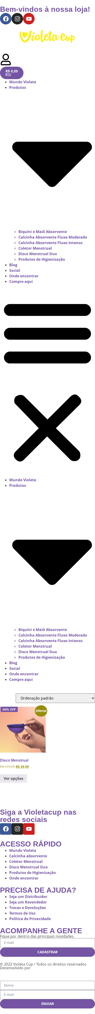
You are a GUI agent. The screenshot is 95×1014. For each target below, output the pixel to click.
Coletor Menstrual (35, 248)
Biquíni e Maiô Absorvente (42, 231)
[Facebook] (6, 18)
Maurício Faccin (46, 967)
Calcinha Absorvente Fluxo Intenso (50, 242)
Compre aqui (21, 281)
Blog (13, 264)
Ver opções (13, 778)
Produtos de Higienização (41, 259)
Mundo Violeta (22, 81)
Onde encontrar (24, 275)
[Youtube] (29, 18)
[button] (47, 380)
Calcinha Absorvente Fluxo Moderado (52, 237)
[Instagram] (17, 18)
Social (14, 270)
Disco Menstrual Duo (37, 253)
